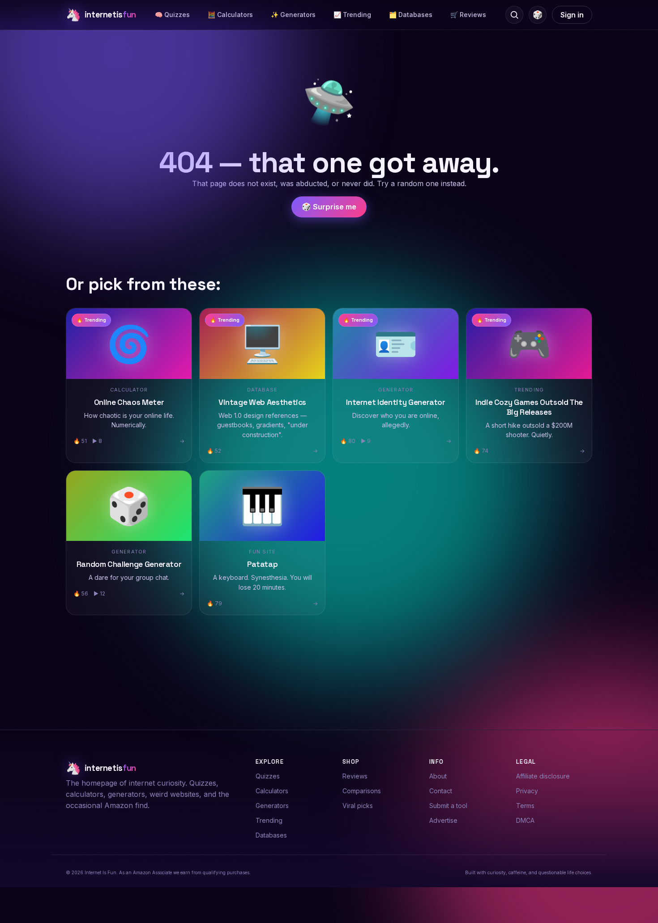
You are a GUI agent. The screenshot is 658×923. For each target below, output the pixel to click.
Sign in (572, 14)
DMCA (525, 820)
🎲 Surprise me (329, 206)
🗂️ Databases (410, 14)
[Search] (514, 15)
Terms (525, 805)
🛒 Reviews (468, 14)
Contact (440, 791)
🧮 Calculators (230, 14)
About (438, 776)
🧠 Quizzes (172, 14)
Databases (271, 835)
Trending (269, 820)
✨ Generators (293, 14)
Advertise (443, 820)
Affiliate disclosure (543, 776)
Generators (272, 805)
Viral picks (357, 805)
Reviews (354, 776)
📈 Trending (352, 14)
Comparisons (361, 791)
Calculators (272, 791)
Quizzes (268, 776)
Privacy (527, 791)
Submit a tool (448, 805)
